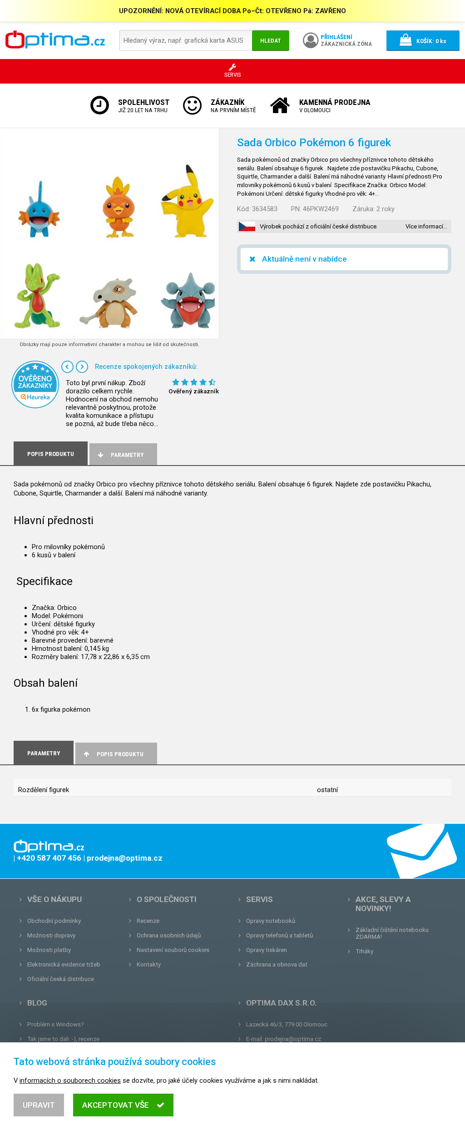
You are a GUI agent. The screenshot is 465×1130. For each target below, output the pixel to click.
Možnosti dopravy (51, 935)
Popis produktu (120, 754)
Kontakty (149, 964)
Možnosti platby (49, 950)
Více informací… (426, 226)
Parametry (127, 454)
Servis (259, 899)
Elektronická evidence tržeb (63, 964)
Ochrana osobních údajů (169, 935)
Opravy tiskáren (266, 950)
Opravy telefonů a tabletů (279, 935)
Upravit (39, 1105)
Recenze (148, 920)
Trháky (364, 951)
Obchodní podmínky (54, 920)
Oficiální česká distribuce (60, 979)
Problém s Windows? (55, 1024)
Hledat (270, 40)
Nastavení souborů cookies (173, 950)
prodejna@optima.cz (293, 1039)
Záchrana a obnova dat (276, 964)
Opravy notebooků (270, 920)
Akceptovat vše (115, 1105)
